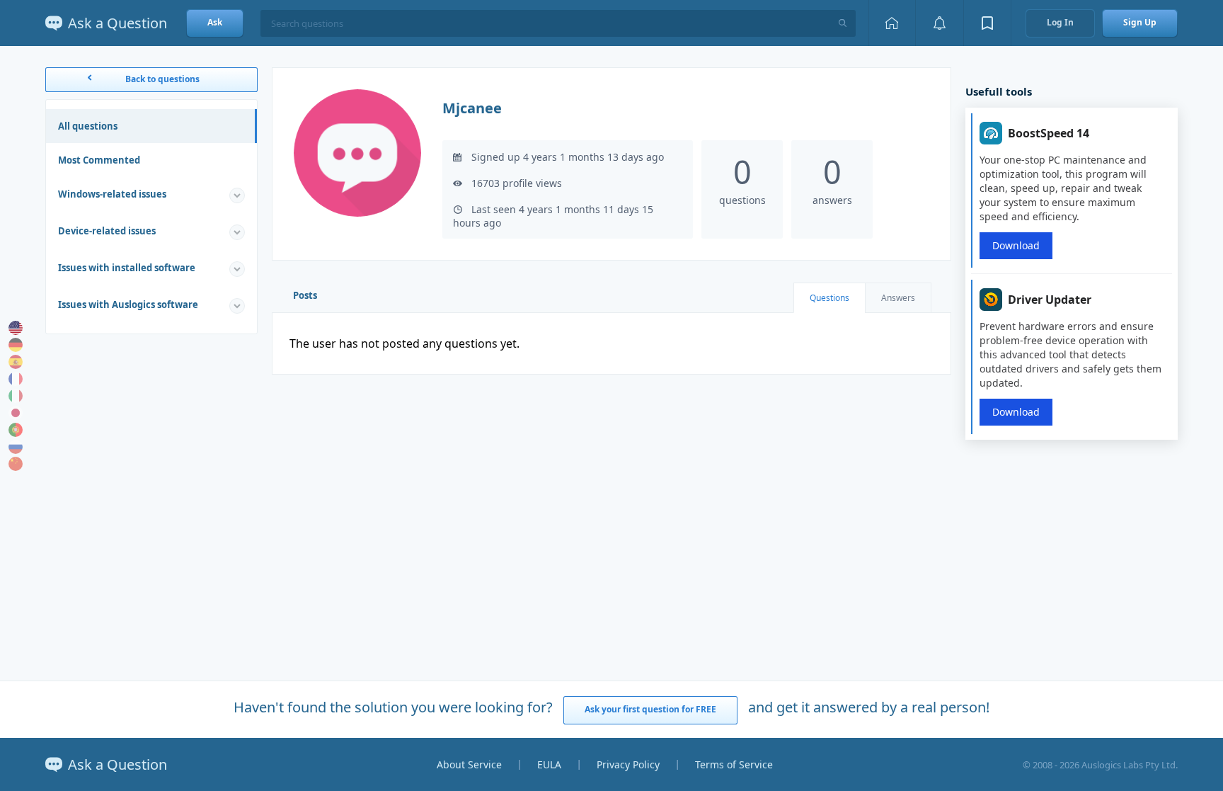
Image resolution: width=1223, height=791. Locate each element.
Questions (829, 298)
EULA (549, 764)
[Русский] (15, 447)
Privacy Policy (628, 764)
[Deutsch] (15, 345)
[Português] (15, 430)
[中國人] (15, 464)
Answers (898, 298)
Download (1016, 245)
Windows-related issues (112, 194)
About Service (469, 764)
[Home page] (891, 23)
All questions (87, 126)
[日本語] (15, 413)
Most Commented (99, 160)
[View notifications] (939, 23)
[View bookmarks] (987, 23)
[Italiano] (15, 396)
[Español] (15, 362)
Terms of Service (734, 764)
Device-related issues (107, 230)
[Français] (15, 379)
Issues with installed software (126, 267)
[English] (15, 328)
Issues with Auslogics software (128, 304)
